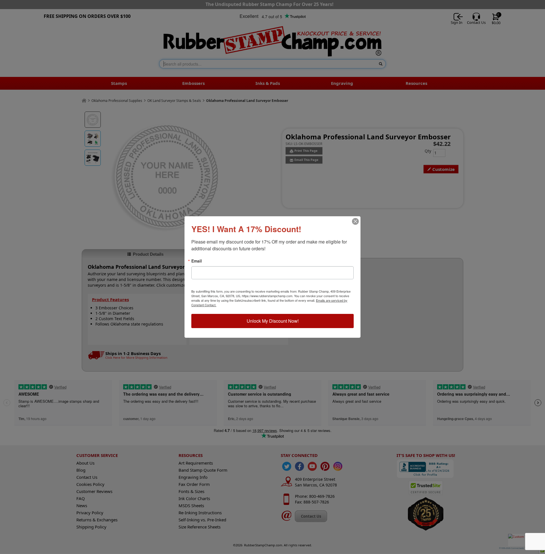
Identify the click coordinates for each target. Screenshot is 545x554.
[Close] (355, 221)
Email (196, 261)
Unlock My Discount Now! (273, 321)
